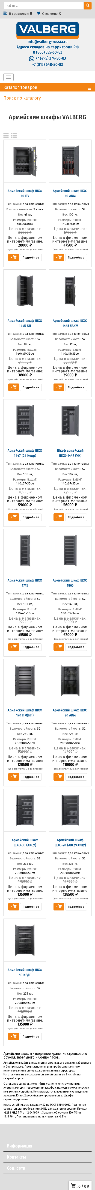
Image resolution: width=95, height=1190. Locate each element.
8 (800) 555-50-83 (47, 52)
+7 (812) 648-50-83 (47, 64)
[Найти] (88, 5)
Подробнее (31, 257)
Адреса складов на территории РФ (48, 47)
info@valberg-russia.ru (48, 42)
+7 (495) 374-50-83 (51, 58)
